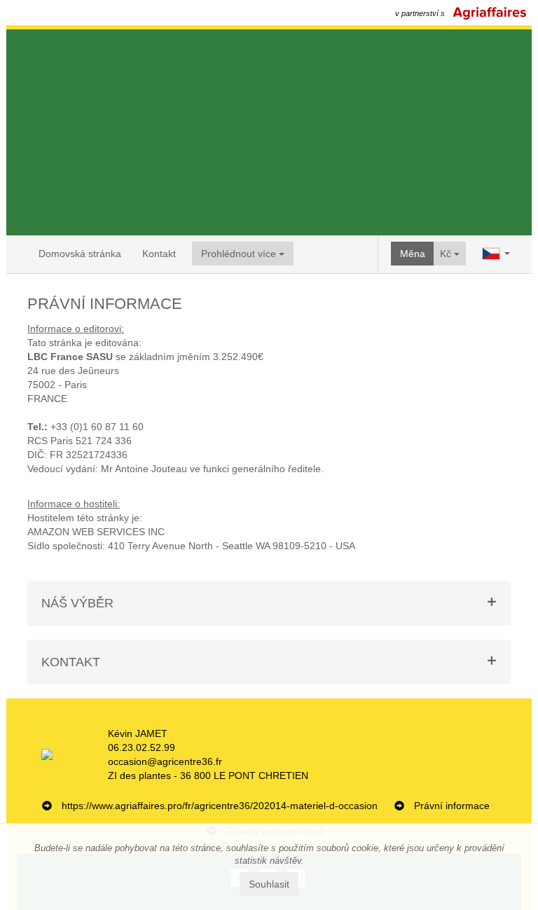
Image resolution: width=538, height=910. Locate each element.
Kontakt (159, 253)
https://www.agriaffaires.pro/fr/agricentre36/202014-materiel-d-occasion (220, 805)
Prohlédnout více (240, 253)
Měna (412, 253)
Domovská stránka (80, 253)
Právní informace (452, 805)
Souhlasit (269, 884)
